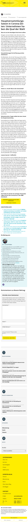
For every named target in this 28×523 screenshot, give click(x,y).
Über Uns (5, 459)
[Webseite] (3, 285)
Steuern (5, 476)
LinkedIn (17, 262)
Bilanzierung (6, 479)
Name (4, 321)
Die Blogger (5, 486)
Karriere (5, 462)
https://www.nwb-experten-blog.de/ (15, 228)
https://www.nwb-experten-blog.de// (15, 211)
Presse (4, 467)
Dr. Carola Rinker (7, 244)
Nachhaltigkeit (6, 464)
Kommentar (5, 305)
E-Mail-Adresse (6, 326)
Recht (4, 481)
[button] (23, 3)
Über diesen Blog (7, 484)
